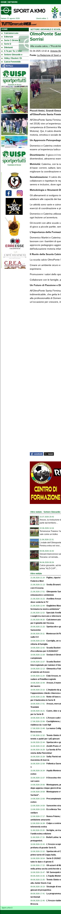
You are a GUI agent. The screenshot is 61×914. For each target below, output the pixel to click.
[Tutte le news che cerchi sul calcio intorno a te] (23, 11)
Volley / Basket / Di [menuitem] (13, 58)
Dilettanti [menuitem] (8, 47)
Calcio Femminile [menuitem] (12, 62)
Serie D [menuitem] (7, 44)
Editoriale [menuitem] (8, 37)
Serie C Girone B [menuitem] (12, 40)
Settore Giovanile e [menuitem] (13, 54)
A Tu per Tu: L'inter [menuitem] (13, 51)
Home (5, 29)
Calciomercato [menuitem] (11, 33)
